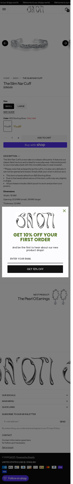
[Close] (64, 211)
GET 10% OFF (35, 269)
